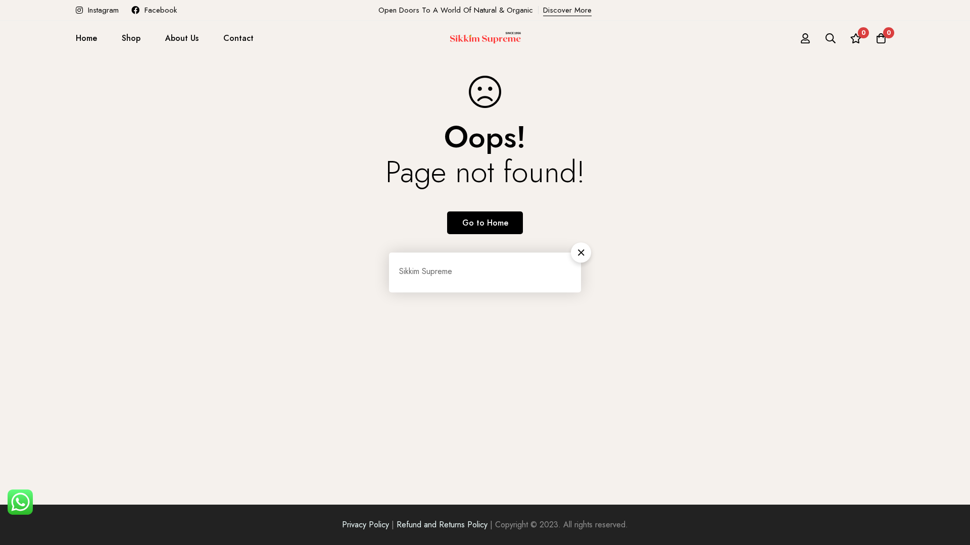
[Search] (830, 38)
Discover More (567, 10)
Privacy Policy (365, 524)
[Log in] (805, 38)
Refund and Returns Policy (442, 524)
